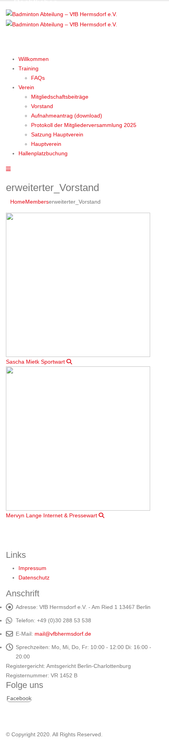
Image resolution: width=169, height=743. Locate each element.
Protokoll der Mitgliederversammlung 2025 (83, 125)
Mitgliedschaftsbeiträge (59, 97)
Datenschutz (34, 577)
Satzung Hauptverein (57, 134)
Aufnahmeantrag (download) (66, 115)
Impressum (32, 568)
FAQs (38, 78)
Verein (26, 87)
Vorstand (42, 106)
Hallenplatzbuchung (43, 153)
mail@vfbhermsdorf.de (63, 634)
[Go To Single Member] (78, 284)
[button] (8, 169)
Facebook (19, 698)
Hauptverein (46, 144)
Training (28, 68)
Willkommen (33, 59)
